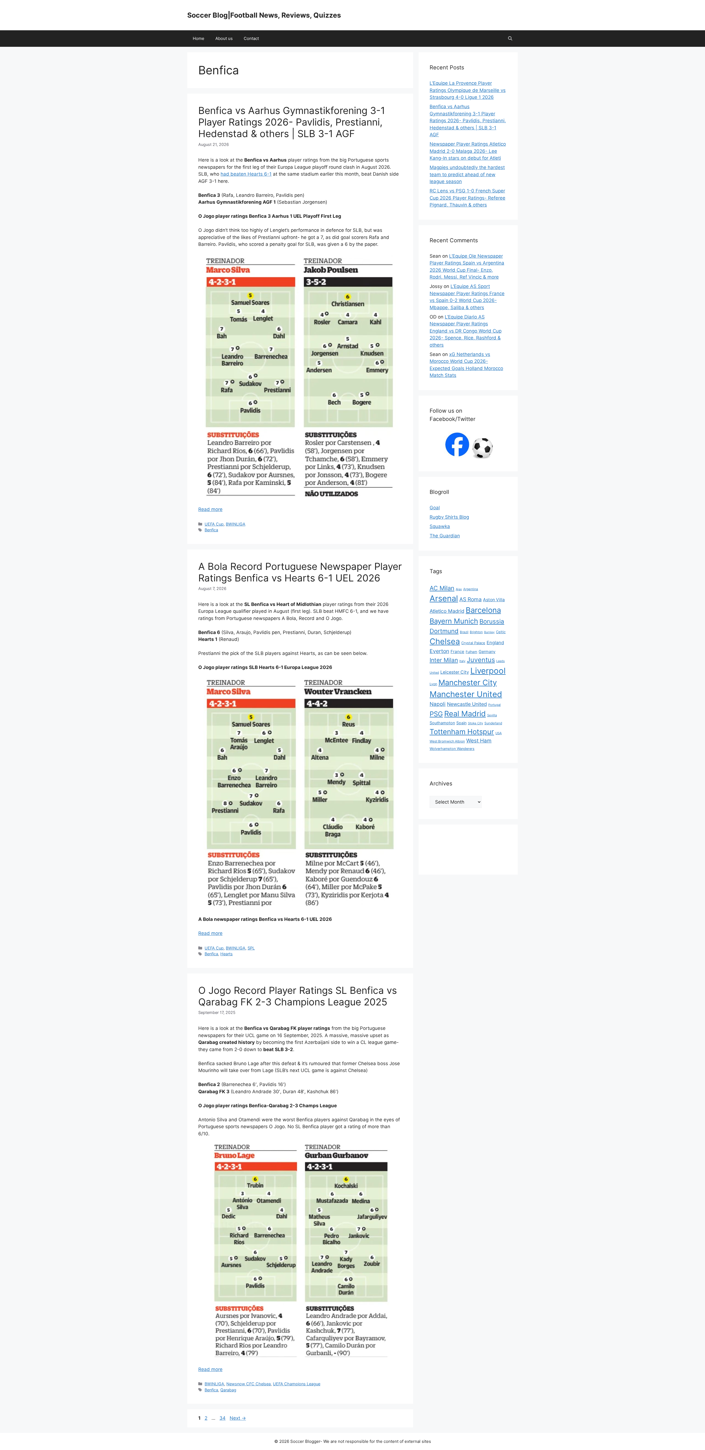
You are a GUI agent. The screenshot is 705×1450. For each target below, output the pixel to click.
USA (498, 733)
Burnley (489, 632)
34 (223, 1418)
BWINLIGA (235, 524)
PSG (436, 714)
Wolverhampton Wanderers (452, 749)
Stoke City (475, 723)
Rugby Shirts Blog (449, 517)
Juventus (481, 660)
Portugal (494, 705)
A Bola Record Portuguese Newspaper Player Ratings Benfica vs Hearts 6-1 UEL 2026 (300, 572)
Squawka (440, 526)
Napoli (438, 704)
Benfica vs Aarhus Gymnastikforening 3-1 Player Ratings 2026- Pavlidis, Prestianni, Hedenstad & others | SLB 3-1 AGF (291, 122)
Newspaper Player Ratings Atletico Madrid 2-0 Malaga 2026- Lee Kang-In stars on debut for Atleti (468, 151)
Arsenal (444, 598)
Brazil (464, 632)
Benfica (211, 529)
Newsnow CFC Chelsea (248, 1383)
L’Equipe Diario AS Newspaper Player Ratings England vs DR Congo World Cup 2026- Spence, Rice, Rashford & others (465, 331)
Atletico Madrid (447, 611)
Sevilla (492, 715)
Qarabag (228, 1390)
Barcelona (483, 610)
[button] (510, 38)
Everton (439, 651)
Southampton (442, 722)
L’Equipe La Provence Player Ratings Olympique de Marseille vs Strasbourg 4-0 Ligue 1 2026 (468, 90)
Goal (435, 507)
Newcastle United (467, 704)
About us (224, 38)
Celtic (501, 632)
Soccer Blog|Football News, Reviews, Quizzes (264, 15)
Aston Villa (494, 599)
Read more (210, 509)
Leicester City (454, 672)
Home (198, 38)
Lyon (433, 684)
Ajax (459, 589)
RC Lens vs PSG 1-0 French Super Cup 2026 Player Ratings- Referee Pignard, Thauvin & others (467, 198)
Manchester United (466, 694)
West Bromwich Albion (447, 741)
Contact (251, 38)
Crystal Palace (473, 643)
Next (238, 1418)
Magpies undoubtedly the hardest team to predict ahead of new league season (467, 174)
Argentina (470, 589)
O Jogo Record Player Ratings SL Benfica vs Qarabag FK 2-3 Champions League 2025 (297, 996)
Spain (461, 722)
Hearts (226, 953)
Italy (462, 661)
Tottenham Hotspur (462, 731)
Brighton (476, 632)
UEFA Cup (214, 524)
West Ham (479, 741)
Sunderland (493, 723)
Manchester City (467, 682)
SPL (251, 948)
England (495, 642)
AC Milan (442, 588)
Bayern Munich (454, 621)
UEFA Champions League (296, 1383)
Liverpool (488, 671)
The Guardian (445, 535)
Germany (487, 651)
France (457, 651)
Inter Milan (444, 660)
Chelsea (445, 641)
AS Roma (470, 599)
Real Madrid (465, 713)
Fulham (471, 652)
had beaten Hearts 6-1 (246, 174)
